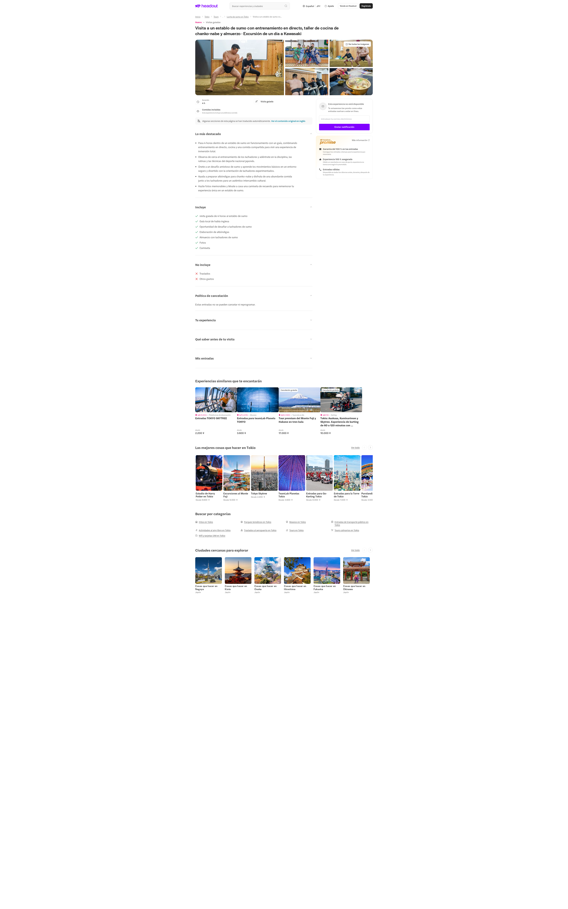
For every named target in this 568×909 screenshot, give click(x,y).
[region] (216, 399)
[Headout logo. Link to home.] (206, 6)
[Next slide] (370, 447)
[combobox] (260, 6)
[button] (239, 67)
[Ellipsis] (223, 17)
